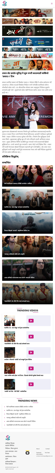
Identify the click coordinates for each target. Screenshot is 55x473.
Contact (48, 449)
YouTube (47, 452)
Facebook (38, 452)
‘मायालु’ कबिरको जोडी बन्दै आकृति (16, 418)
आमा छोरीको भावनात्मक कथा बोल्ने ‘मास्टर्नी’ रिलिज (21, 421)
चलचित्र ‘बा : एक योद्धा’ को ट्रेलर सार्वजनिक (18, 410)
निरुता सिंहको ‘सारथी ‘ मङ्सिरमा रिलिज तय (18, 414)
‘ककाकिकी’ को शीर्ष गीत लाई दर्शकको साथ (18, 425)
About (38, 449)
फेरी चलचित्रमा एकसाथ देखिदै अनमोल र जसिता (19, 407)
